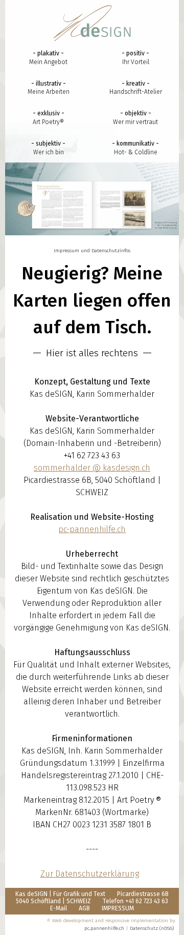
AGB (84, 908)
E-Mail (58, 908)
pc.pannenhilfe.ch (104, 928)
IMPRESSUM (118, 908)
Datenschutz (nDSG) (152, 928)
